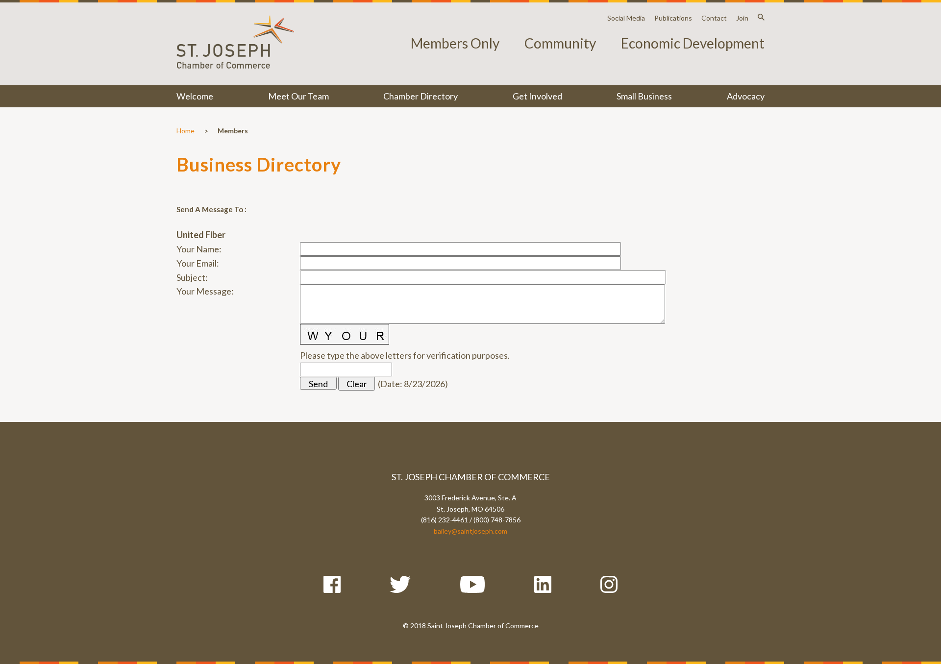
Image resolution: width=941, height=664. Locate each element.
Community (560, 43)
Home (185, 130)
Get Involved (537, 96)
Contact (714, 18)
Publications (673, 18)
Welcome (194, 96)
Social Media (626, 18)
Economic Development (693, 43)
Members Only (455, 43)
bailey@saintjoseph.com (470, 531)
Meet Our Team (298, 96)
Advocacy (746, 96)
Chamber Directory (420, 96)
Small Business (644, 96)
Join (742, 18)
